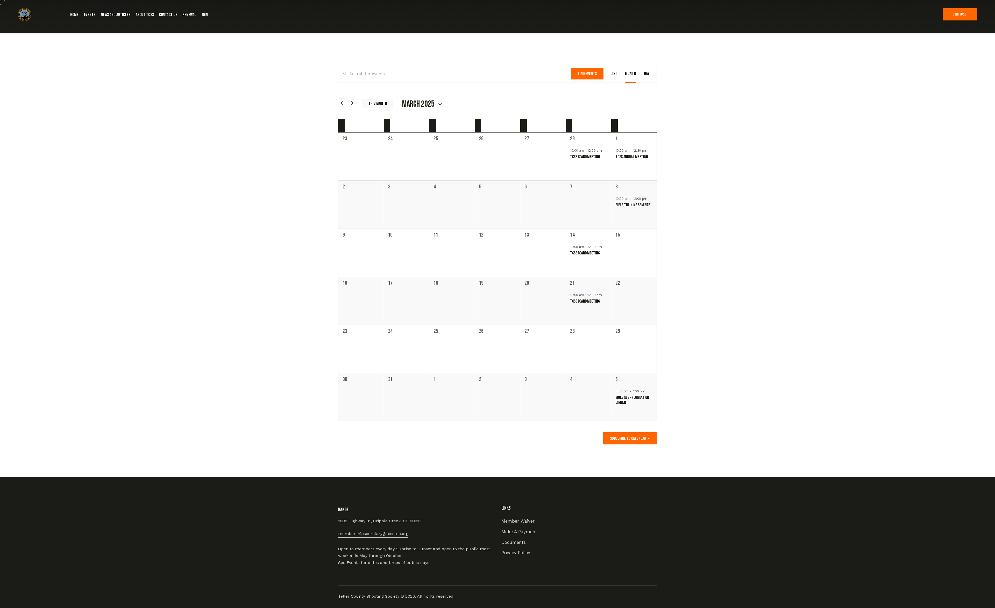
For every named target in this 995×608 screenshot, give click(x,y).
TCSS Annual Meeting (631, 156)
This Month (377, 103)
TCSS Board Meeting (585, 156)
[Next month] (352, 103)
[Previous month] (341, 103)
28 (572, 138)
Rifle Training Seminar (632, 205)
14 (572, 235)
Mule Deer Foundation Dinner (632, 400)
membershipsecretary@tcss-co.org (373, 533)
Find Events (587, 73)
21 (572, 283)
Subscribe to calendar (628, 438)
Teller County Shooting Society (369, 596)
